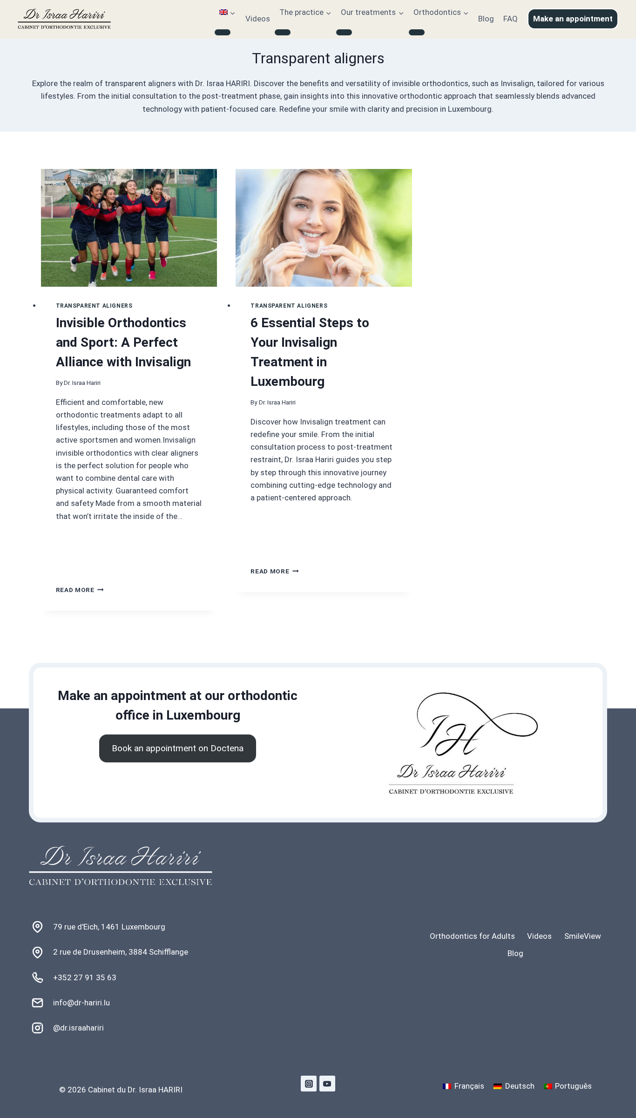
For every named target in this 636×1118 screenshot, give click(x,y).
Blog (486, 18)
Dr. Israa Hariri (82, 382)
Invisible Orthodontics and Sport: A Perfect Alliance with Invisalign (123, 342)
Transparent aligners (94, 306)
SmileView (582, 936)
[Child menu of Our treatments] (344, 32)
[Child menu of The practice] (283, 32)
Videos (257, 18)
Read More (80, 589)
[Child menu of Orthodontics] (417, 32)
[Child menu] (222, 32)
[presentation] (129, 228)
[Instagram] (309, 1083)
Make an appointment (573, 18)
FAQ (510, 18)
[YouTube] (327, 1083)
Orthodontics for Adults (472, 936)
